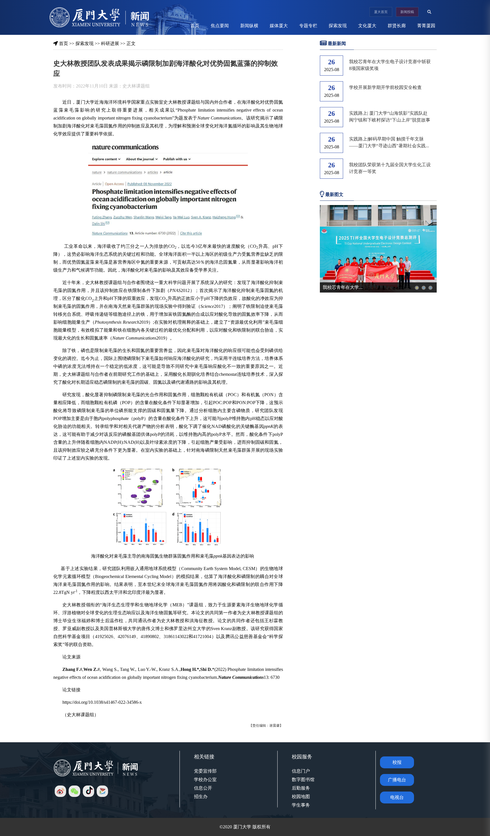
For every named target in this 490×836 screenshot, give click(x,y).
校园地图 (301, 796)
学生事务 (301, 805)
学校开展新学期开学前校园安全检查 (385, 87)
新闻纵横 (249, 25)
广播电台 (397, 779)
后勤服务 (301, 788)
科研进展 (110, 43)
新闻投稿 (407, 12)
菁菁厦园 (426, 25)
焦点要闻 (220, 25)
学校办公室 (205, 779)
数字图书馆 (303, 779)
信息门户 (301, 771)
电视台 (397, 797)
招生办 (201, 796)
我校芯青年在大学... (342, 287)
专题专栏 (308, 25)
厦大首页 (381, 12)
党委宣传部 (205, 771)
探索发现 (338, 25)
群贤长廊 (397, 25)
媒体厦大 (279, 25)
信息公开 (203, 788)
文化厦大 (367, 25)
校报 (397, 762)
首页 (194, 25)
